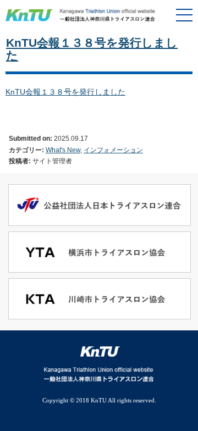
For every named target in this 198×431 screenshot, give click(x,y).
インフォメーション (113, 149)
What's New (63, 149)
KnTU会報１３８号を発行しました (65, 91)
